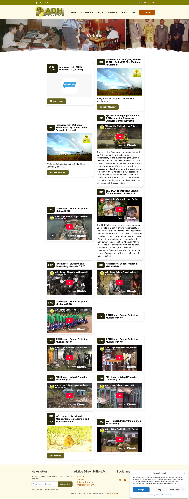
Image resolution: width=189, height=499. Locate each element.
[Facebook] (36, 2)
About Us (75, 12)
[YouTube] (46, 2)
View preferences (177, 490)
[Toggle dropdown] (81, 12)
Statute (80, 479)
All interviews (56, 101)
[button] (185, 473)
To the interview (108, 107)
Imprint (170, 495)
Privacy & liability (161, 495)
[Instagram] (41, 2)
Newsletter (112, 12)
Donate (147, 12)
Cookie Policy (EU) (85, 485)
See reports (55, 456)
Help (134, 12)
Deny (159, 490)
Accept (141, 490)
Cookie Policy (150, 495)
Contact (124, 12)
